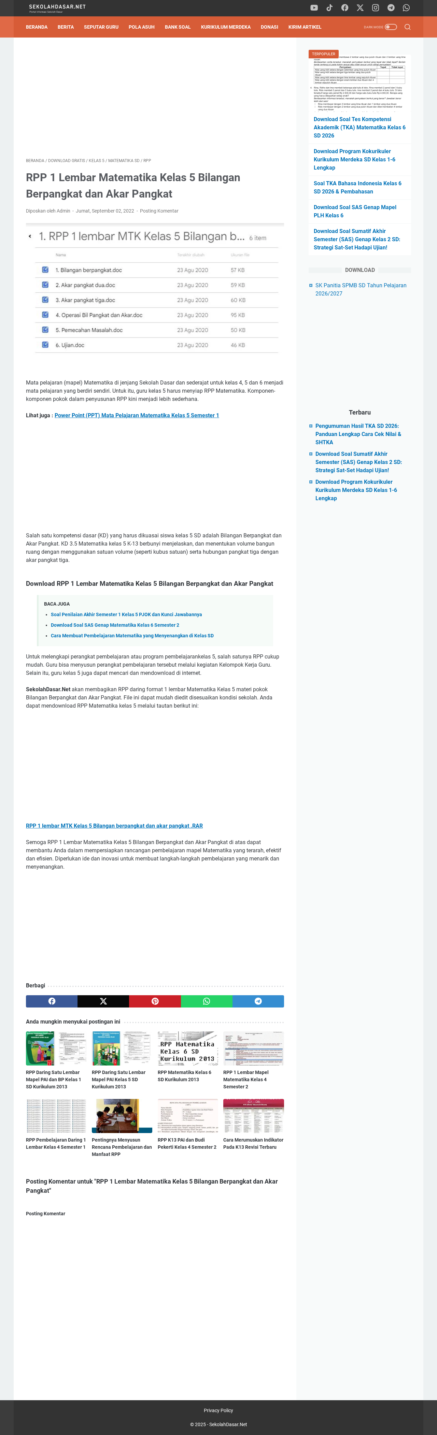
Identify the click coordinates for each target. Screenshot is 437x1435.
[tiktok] (329, 8)
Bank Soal (178, 27)
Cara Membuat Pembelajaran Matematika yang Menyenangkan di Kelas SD (132, 636)
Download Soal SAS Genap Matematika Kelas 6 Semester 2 (115, 625)
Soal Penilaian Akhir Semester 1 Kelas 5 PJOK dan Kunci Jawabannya (126, 615)
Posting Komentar (159, 211)
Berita (66, 27)
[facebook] (345, 8)
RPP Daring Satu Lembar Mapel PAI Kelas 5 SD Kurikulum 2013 (118, 1079)
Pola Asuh (142, 27)
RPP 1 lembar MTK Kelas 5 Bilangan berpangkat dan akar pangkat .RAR (114, 826)
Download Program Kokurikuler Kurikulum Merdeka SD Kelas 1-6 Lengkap (354, 159)
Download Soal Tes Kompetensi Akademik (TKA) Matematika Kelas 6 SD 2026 (360, 127)
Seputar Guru (101, 27)
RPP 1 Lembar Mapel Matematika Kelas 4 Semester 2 (246, 1079)
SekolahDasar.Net (228, 1424)
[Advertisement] (155, 97)
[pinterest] (155, 1001)
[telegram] (391, 8)
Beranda (36, 27)
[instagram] (375, 8)
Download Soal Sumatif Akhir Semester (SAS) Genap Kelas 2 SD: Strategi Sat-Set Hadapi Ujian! (357, 239)
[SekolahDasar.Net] (64, 8)
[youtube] (314, 8)
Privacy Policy (218, 1410)
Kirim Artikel (305, 27)
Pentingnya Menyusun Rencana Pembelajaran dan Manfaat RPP (122, 1147)
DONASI (269, 27)
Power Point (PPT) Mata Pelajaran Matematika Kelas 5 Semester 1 (137, 415)
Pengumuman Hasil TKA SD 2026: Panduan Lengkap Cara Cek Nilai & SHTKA (358, 434)
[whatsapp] (406, 8)
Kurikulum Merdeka (226, 27)
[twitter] (360, 8)
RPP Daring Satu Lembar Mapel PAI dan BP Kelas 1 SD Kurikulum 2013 (53, 1079)
